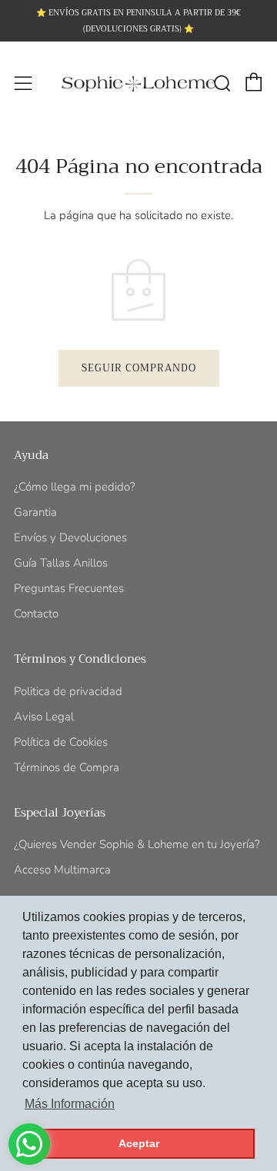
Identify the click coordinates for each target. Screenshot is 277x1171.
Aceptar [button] (138, 1143)
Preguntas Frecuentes (69, 588)
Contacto (36, 613)
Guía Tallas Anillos (61, 563)
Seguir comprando (139, 368)
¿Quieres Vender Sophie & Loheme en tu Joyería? (137, 844)
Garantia (35, 512)
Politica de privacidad (68, 691)
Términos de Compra (66, 767)
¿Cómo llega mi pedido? (74, 486)
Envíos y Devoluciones (70, 537)
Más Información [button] (70, 1103)
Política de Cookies (61, 742)
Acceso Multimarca (62, 869)
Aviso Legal (44, 716)
